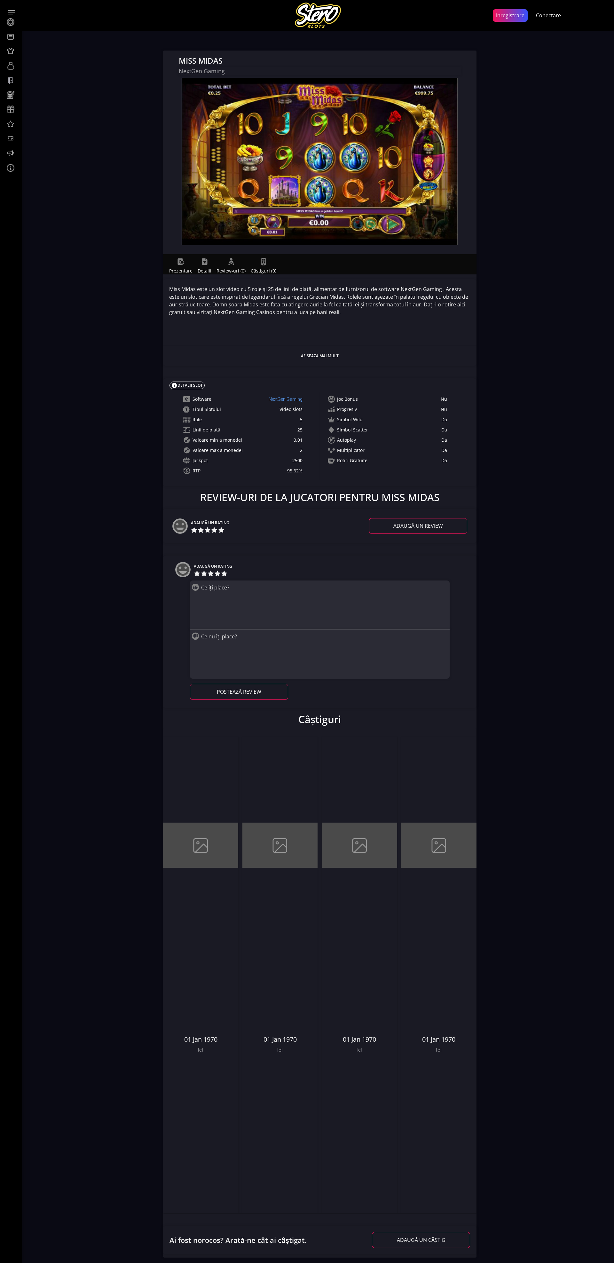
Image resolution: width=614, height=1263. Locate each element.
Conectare (548, 15)
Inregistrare (510, 15)
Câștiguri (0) (263, 270)
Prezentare (181, 270)
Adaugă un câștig (421, 1239)
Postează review (239, 691)
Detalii (204, 270)
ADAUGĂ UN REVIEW (418, 525)
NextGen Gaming (286, 399)
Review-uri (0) (231, 270)
